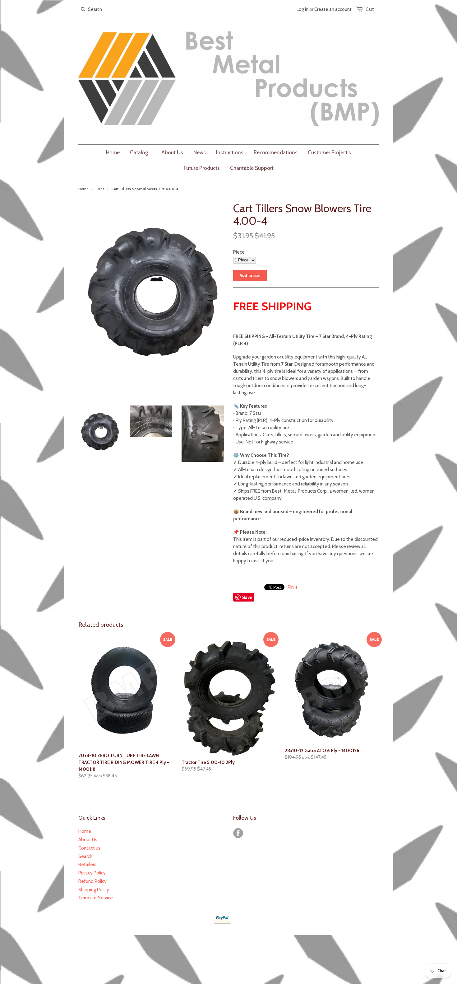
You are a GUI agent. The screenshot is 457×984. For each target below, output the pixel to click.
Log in (302, 9)
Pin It (293, 587)
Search (85, 856)
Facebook (238, 833)
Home (84, 831)
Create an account (333, 9)
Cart (370, 9)
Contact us (89, 848)
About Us (87, 839)
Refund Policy (92, 881)
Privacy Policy (92, 873)
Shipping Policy (93, 890)
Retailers (87, 864)
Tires (100, 188)
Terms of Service (95, 898)
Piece (239, 252)
